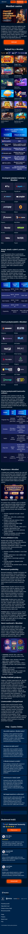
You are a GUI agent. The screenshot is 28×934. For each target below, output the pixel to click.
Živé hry (9, 53)
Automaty (22, 52)
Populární (3, 52)
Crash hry (15, 53)
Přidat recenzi (14, 830)
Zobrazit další (14, 881)
